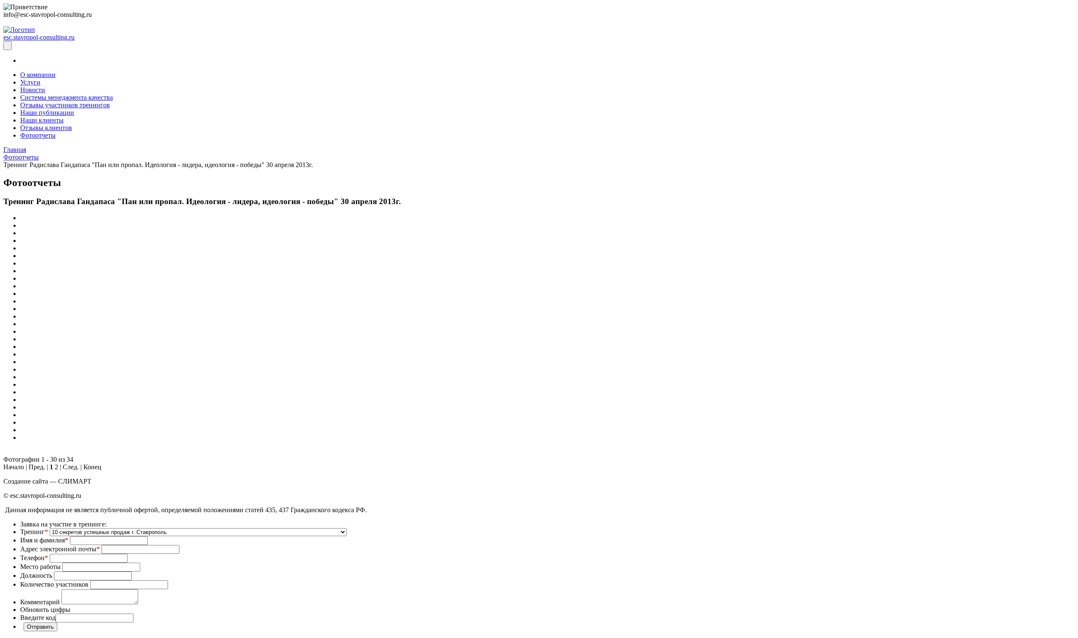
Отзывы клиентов (46, 127)
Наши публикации (47, 112)
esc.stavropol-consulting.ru (39, 37)
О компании (38, 74)
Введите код (38, 617)
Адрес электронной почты (60, 549)
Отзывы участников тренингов (65, 105)
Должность (36, 575)
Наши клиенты (42, 120)
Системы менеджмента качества (66, 97)
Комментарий (40, 602)
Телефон (34, 557)
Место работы (40, 566)
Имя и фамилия (44, 540)
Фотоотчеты (38, 135)
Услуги (30, 82)
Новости (32, 89)
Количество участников (54, 584)
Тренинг (34, 531)
